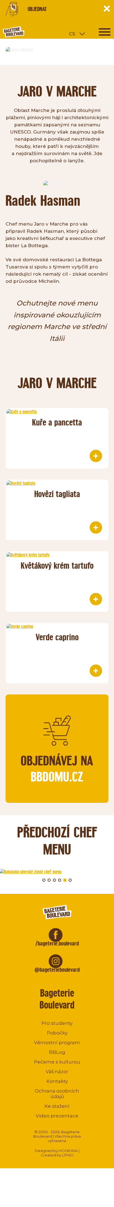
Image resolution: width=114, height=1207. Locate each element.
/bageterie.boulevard (57, 943)
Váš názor (57, 1071)
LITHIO (68, 1155)
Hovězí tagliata (57, 494)
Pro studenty (57, 1023)
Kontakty (57, 1081)
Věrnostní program (57, 1042)
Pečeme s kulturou (57, 1062)
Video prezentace (57, 1116)
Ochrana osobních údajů (57, 1093)
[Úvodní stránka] (34, 31)
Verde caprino (57, 637)
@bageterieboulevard (57, 969)
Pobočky (57, 1033)
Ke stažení (57, 1106)
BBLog (57, 1052)
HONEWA (68, 1150)
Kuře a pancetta (57, 422)
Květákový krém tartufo (57, 565)
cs (72, 33)
